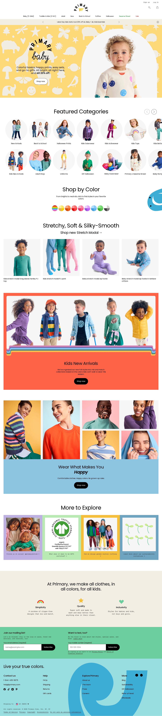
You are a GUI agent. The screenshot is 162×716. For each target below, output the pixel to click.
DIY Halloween (128, 689)
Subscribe (48, 647)
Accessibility (42, 712)
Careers (85, 693)
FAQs (45, 680)
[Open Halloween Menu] (115, 17)
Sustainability (127, 684)
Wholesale (126, 698)
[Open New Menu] (75, 17)
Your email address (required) (15, 643)
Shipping (46, 684)
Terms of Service (11, 712)
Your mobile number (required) (80, 643)
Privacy (22, 712)
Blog (123, 680)
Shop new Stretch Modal (79, 233)
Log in (155, 2)
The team (86, 684)
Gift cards (47, 693)
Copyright (31, 712)
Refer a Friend (128, 693)
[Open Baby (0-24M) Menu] (35, 17)
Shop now (40, 81)
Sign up (146, 2)
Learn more (77, 639)
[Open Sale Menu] (140, 17)
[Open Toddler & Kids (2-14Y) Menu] (57, 17)
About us (86, 680)
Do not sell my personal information (65, 712)
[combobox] (24, 704)
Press (84, 689)
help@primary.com (12, 684)
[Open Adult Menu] (66, 17)
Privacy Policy (97, 651)
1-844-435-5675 (11, 680)
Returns (46, 689)
